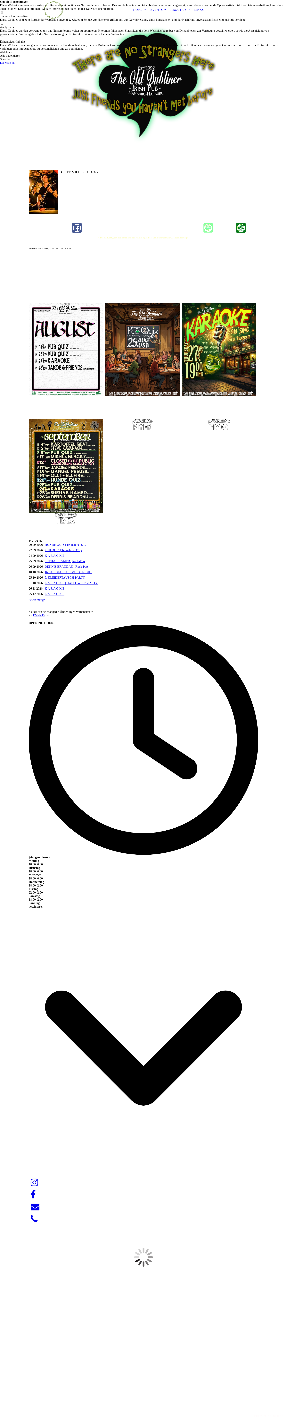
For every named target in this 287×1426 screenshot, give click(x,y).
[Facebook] (33, 1195)
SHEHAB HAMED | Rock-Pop (65, 561)
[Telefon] (34, 1219)
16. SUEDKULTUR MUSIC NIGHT (68, 572)
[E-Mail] (35, 1207)
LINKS (199, 9)
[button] (143, 52)
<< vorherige (37, 600)
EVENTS (156, 9)
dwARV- (144, 1409)
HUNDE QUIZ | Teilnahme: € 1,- (66, 544)
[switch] (2, 23)
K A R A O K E (54, 555)
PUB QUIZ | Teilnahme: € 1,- (63, 550)
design (151, 1409)
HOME (138, 9)
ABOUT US (178, 9)
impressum (259, 1416)
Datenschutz (7, 62)
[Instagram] (34, 1183)
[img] (53, 10)
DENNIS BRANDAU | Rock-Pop (66, 566)
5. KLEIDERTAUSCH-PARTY (65, 577)
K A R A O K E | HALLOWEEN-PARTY (71, 583)
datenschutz (275, 1416)
